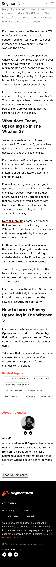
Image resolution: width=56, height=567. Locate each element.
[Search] (46, 3)
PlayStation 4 (10, 396)
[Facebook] (11, 554)
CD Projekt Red (41, 378)
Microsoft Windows (13, 390)
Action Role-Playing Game (16, 384)
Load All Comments (15, 474)
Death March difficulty (28, 301)
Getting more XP (12, 220)
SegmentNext (14, 3)
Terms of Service (13, 516)
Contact (30, 516)
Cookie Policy (26, 510)
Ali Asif (6, 438)
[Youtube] (16, 554)
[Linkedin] (30, 434)
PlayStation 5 (29, 396)
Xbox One (45, 396)
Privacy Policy (8, 510)
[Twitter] (25, 434)
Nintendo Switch (36, 390)
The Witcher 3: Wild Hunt (16, 378)
